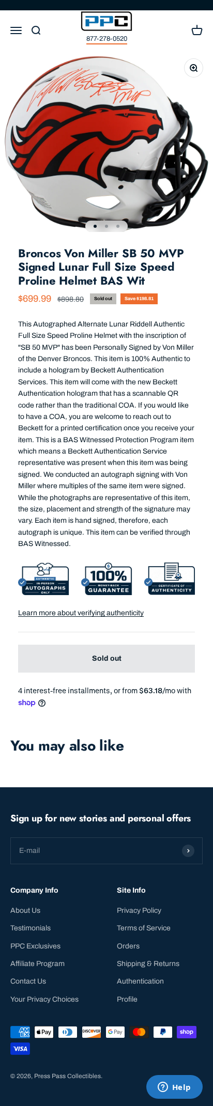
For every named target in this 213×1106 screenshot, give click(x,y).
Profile (127, 999)
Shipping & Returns (148, 964)
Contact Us (28, 981)
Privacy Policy (139, 910)
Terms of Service (144, 928)
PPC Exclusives (35, 946)
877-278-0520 (106, 38)
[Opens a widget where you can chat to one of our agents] (174, 1088)
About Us (25, 910)
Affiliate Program (37, 964)
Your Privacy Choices (44, 999)
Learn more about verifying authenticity (81, 613)
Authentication (140, 981)
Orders (128, 946)
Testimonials (30, 928)
